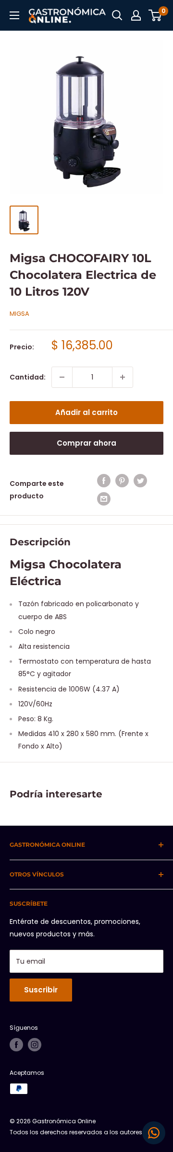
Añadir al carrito (86, 412)
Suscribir (41, 990)
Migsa (19, 313)
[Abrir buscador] (117, 15)
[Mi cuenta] (136, 15)
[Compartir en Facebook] (104, 480)
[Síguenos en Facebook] (16, 1044)
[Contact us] (153, 1132)
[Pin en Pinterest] (122, 480)
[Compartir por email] (104, 499)
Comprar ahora (86, 443)
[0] (155, 15)
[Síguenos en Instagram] (34, 1044)
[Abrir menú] (14, 15)
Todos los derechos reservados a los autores (76, 1132)
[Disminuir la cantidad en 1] (62, 377)
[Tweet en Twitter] (140, 480)
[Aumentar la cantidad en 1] (122, 377)
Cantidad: (28, 377)
